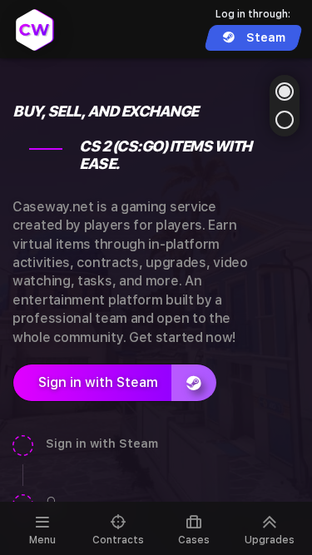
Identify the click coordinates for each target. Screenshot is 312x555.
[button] (284, 91)
